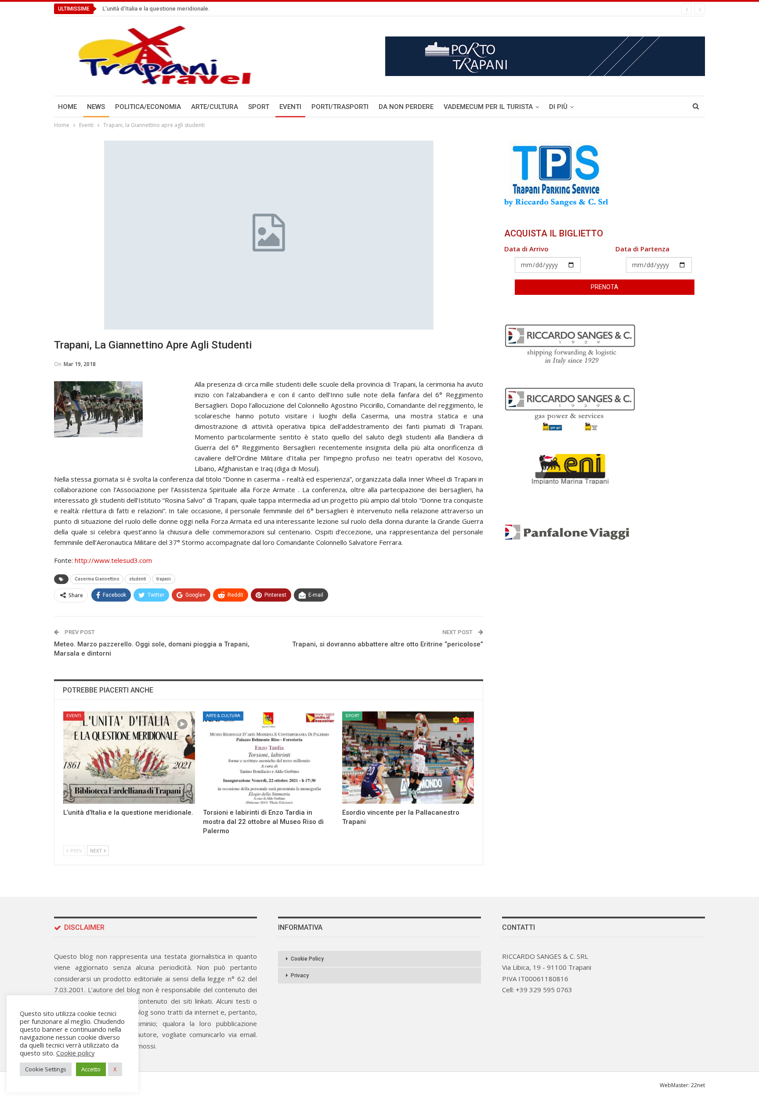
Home (67, 107)
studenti (137, 579)
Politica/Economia (148, 107)
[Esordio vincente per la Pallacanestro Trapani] (408, 757)
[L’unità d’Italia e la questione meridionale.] (129, 757)
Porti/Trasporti (340, 107)
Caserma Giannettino (97, 579)
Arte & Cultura (223, 715)
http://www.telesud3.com (113, 560)
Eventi (290, 107)
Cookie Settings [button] (45, 1069)
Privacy (300, 975)
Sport (258, 107)
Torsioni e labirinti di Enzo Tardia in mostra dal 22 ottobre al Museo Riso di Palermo (210, 8)
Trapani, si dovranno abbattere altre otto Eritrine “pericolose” (387, 644)
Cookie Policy (307, 959)
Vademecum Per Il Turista (488, 107)
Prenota (604, 286)
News (96, 107)
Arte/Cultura (214, 107)
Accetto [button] (91, 1069)
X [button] (115, 1069)
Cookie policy (75, 1052)
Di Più (558, 107)
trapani (163, 579)
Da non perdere (406, 107)
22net (698, 1085)
